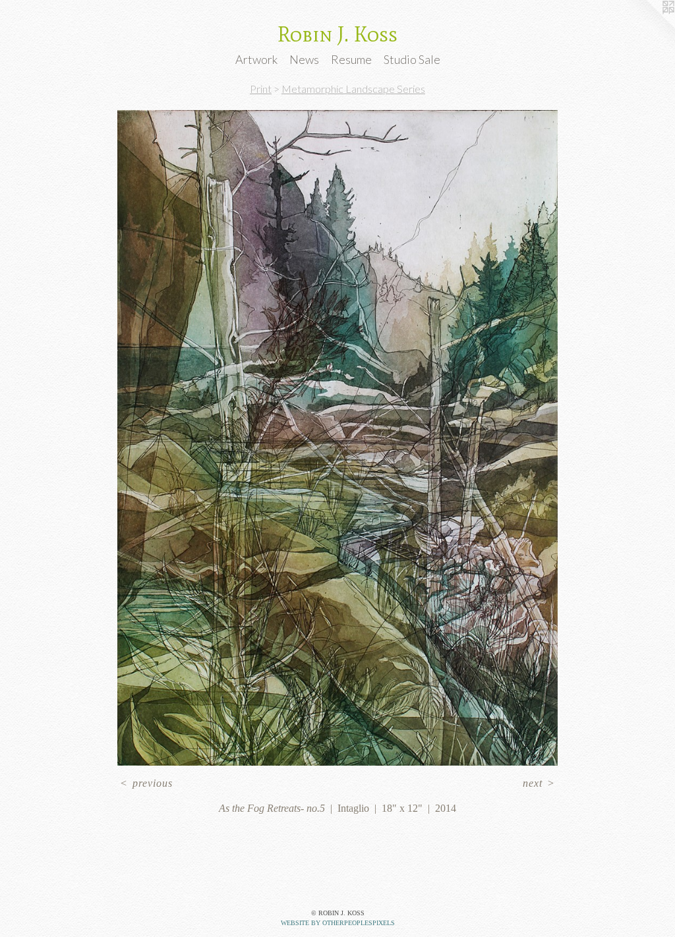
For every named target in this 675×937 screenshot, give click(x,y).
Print (261, 88)
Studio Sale (412, 59)
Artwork (256, 59)
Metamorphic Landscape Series (353, 88)
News (304, 59)
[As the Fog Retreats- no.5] (337, 438)
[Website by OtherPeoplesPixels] (648, 26)
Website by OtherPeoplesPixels (338, 922)
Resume (351, 59)
